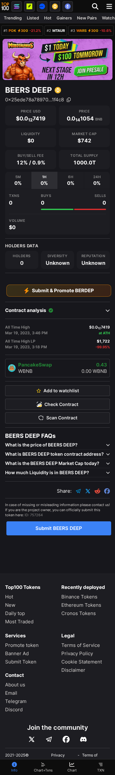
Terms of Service (80, 645)
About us (15, 685)
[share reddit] (97, 491)
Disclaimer (73, 670)
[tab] (18, 180)
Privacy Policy (77, 653)
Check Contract (61, 404)
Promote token (22, 645)
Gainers (64, 17)
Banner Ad (17, 653)
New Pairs (87, 17)
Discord (14, 709)
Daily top (15, 613)
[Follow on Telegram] (49, 739)
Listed (33, 17)
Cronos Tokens (78, 613)
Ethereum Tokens (81, 605)
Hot (47, 17)
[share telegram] (78, 491)
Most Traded (19, 622)
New (10, 605)
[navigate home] (5, 6)
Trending (13, 17)
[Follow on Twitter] (31, 739)
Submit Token (20, 662)
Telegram (16, 701)
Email (11, 693)
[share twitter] (88, 491)
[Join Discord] (83, 739)
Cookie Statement (81, 662)
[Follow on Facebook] (66, 739)
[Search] (97, 6)
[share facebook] (107, 491)
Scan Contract (61, 417)
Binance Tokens (79, 597)
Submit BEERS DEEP (58, 528)
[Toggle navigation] (109, 6)
